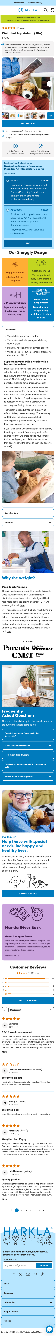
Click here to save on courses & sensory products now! (28, 20)
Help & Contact (11, 1311)
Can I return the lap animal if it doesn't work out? (25, 765)
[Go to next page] (44, 1210)
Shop (6, 1283)
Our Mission (10, 955)
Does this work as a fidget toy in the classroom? (22, 734)
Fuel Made (37, 1332)
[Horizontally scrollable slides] (28, 84)
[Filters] (4, 1009)
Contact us (26, 131)
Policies (7, 1320)
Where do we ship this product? (20, 776)
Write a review (28, 1000)
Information (9, 1302)
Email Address (10, 1259)
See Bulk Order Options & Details (18, 135)
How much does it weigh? (17, 754)
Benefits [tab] (9, 522)
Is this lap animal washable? (18, 745)
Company (8, 1293)
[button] (28, 978)
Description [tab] (10, 329)
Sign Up (44, 1265)
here (22, 605)
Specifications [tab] (11, 513)
